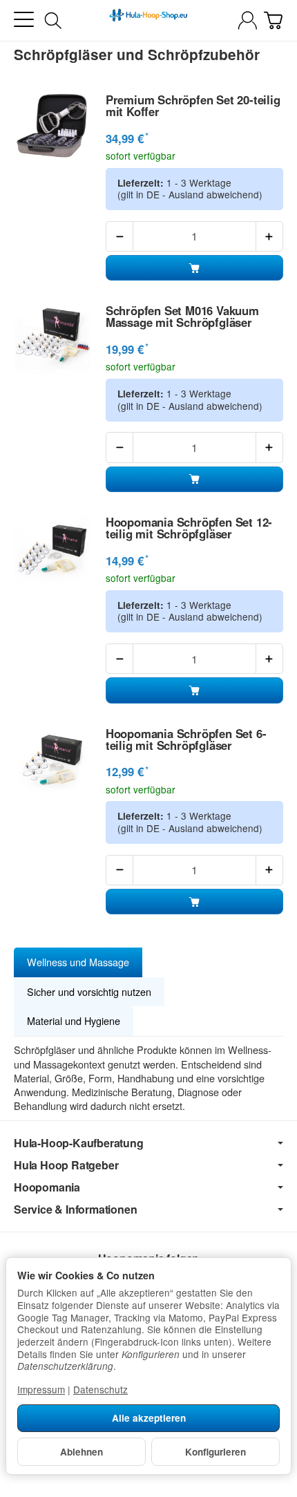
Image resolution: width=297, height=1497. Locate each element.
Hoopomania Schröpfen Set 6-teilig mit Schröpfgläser (186, 739)
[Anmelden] (248, 20)
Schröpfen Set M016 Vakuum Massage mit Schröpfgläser (182, 316)
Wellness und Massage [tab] (78, 961)
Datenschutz (100, 1389)
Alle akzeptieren (149, 1417)
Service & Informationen (75, 1209)
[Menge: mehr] (269, 236)
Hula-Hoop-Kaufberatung (79, 1143)
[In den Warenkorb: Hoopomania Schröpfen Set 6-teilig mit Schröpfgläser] (194, 901)
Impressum (41, 1389)
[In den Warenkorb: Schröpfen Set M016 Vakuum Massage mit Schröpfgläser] (194, 479)
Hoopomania (47, 1187)
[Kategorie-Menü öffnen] (24, 20)
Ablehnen (81, 1451)
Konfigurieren (215, 1451)
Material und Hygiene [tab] (73, 1020)
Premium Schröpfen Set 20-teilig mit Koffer (193, 105)
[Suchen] (53, 21)
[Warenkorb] (273, 20)
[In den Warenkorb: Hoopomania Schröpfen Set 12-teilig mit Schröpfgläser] (194, 690)
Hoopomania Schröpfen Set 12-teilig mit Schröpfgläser (189, 528)
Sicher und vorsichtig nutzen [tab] (89, 991)
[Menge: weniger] (119, 236)
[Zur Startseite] (148, 21)
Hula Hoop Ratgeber (66, 1165)
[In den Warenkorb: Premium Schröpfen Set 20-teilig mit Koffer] (194, 268)
